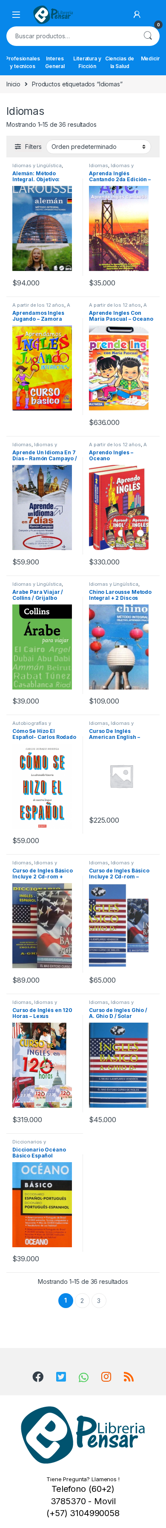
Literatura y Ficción (87, 62)
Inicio (13, 84)
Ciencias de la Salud (119, 62)
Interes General (55, 62)
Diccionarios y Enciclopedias (29, 1144)
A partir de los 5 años (41, 307)
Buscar (148, 36)
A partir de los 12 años (38, 305)
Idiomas (98, 165)
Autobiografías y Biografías (31, 725)
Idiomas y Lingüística (37, 165)
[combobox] (71, 36)
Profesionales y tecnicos (22, 62)
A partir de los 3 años (117, 307)
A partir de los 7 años (117, 447)
